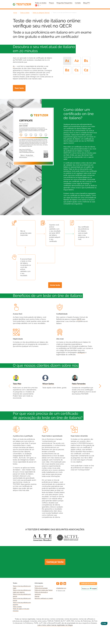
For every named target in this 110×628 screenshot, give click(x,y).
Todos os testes (40, 3)
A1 (14, 66)
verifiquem (81, 352)
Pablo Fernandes (79, 384)
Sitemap (37, 596)
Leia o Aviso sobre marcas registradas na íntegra (55, 625)
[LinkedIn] (64, 583)
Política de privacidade (41, 588)
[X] (61, 583)
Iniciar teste (55, 285)
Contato (78, 3)
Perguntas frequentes (64, 3)
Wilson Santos (48, 384)
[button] (100, 386)
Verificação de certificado (88, 583)
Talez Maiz (17, 384)
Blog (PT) (86, 3)
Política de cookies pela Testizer (44, 590)
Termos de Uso (39, 586)
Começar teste (55, 561)
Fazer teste (19, 88)
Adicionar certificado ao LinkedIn (44, 598)
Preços (51, 3)
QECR (79, 319)
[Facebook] (57, 583)
